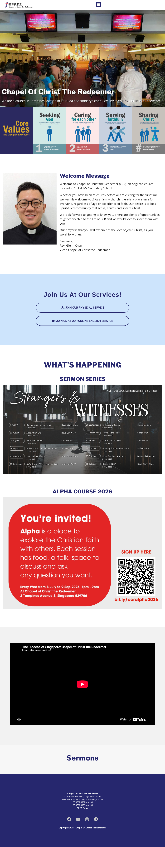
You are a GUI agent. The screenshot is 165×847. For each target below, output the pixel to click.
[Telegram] (96, 819)
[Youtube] (78, 819)
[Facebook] (69, 819)
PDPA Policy (82, 808)
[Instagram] (87, 819)
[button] (98, 4)
